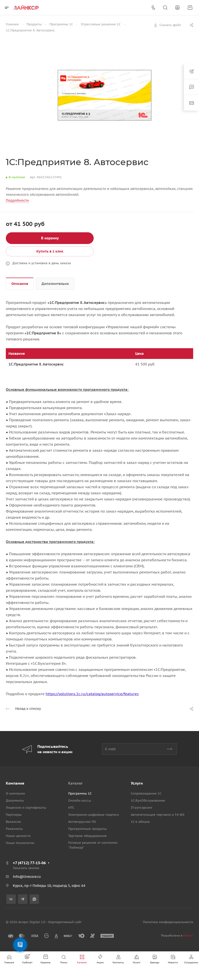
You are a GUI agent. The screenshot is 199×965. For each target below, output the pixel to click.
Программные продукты (87, 829)
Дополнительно (55, 283)
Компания (15, 783)
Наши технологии (20, 843)
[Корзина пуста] (189, 7)
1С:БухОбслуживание (148, 800)
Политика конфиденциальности (168, 922)
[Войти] (177, 7)
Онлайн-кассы (79, 800)
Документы (15, 800)
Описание (19, 283)
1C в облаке (140, 822)
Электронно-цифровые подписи (93, 815)
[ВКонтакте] (11, 899)
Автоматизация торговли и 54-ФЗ (157, 815)
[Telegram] (22, 899)
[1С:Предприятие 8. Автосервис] (105, 95)
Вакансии (13, 822)
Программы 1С (80, 793)
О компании (15, 793)
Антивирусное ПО (82, 822)
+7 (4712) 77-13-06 (29, 863)
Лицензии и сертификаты (26, 808)
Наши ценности (18, 836)
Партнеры (14, 815)
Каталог (75, 783)
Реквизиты (14, 829)
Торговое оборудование (87, 836)
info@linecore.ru (27, 876)
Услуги (137, 783)
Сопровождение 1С (146, 793)
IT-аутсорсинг (141, 808)
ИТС (71, 808)
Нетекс (188, 935)
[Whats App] (34, 899)
